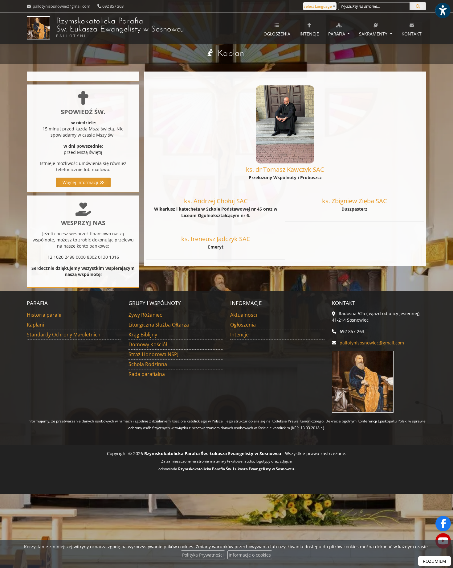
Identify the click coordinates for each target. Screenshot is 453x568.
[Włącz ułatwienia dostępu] (442, 10)
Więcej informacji (81, 182)
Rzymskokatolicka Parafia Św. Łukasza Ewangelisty (120, 28)
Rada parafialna (147, 374)
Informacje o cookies (250, 555)
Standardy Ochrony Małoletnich (63, 334)
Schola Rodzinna (148, 364)
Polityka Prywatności (203, 555)
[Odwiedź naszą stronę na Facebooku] (443, 523)
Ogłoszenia (276, 34)
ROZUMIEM (434, 561)
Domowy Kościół (148, 344)
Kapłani (232, 53)
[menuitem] (277, 28)
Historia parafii (44, 314)
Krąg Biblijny (143, 334)
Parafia (337, 34)
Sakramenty (374, 34)
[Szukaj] (418, 6)
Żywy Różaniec (145, 314)
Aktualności (243, 314)
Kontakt (412, 34)
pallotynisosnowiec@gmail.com (61, 6)
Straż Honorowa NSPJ (153, 354)
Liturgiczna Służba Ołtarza (159, 324)
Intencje (309, 34)
